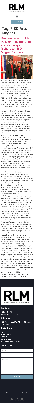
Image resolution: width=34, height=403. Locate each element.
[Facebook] (12, 399)
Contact (4, 337)
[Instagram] (17, 399)
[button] (17, 16)
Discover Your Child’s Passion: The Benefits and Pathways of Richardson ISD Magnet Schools (16, 45)
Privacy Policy (6, 334)
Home (3, 332)
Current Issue (6, 339)
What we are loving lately (10, 341)
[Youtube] (22, 399)
